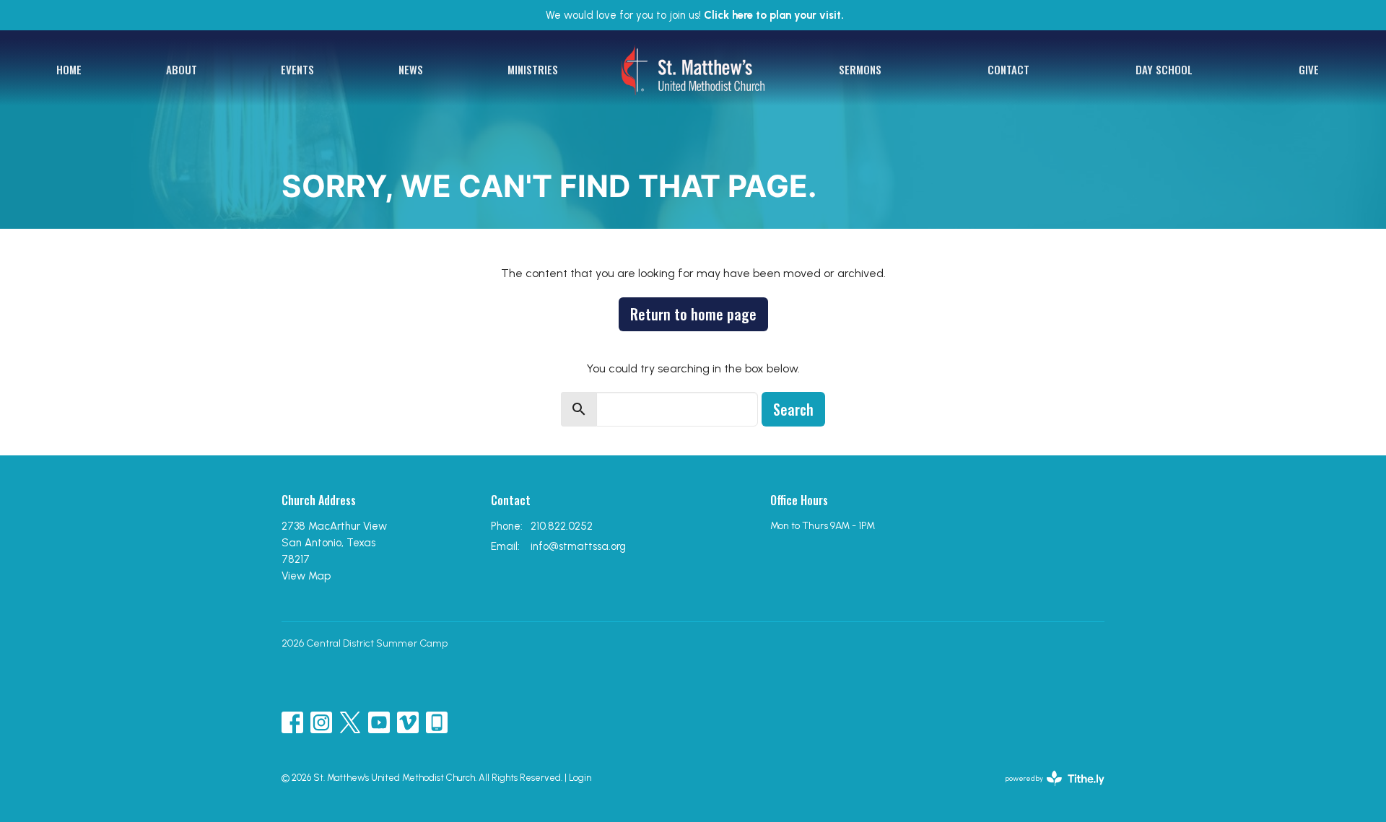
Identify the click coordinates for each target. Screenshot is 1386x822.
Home (69, 69)
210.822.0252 (562, 526)
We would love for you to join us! (695, 15)
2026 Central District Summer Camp (365, 643)
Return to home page (693, 314)
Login (580, 777)
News (410, 69)
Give (1309, 69)
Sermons (860, 69)
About (181, 69)
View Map (306, 575)
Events (297, 69)
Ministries (532, 69)
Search (793, 409)
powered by (1047, 791)
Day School (1164, 69)
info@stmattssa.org (578, 546)
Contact (1008, 69)
